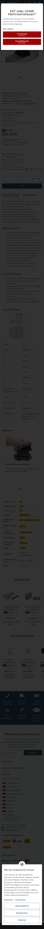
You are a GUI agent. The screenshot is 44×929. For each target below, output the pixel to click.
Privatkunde (22, 35)
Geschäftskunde (22, 42)
